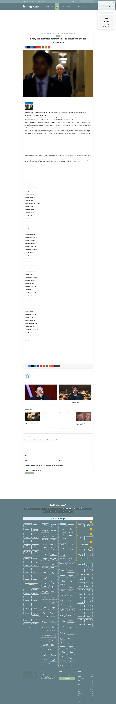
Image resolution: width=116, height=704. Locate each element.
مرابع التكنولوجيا (80, 570)
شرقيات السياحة (81, 620)
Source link (27, 340)
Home (24, 1)
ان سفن (89, 570)
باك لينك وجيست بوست (71, 549)
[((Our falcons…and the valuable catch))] (66, 419)
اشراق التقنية (81, 564)
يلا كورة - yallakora (27, 546)
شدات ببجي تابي (62, 575)
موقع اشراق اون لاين (81, 554)
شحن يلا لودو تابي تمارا (63, 616)
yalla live (49, 664)
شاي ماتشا (70, 665)
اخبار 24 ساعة (63, 559)
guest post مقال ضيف (45, 525)
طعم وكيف (88, 613)
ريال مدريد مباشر (53, 563)
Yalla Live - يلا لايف (27, 541)
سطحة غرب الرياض (45, 612)
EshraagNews (35, 373)
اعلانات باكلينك (45, 548)
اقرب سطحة (45, 617)
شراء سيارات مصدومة (45, 631)
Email (26, 460)
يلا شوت (53, 554)
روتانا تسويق (89, 598)
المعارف (89, 606)
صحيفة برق (80, 550)
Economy (62, 6)
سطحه (45, 603)
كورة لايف (35, 562)
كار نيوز (80, 586)
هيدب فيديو (81, 606)
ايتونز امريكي (63, 580)
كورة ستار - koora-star (27, 525)
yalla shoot (45, 555)
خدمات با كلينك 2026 (53, 540)
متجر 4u (71, 609)
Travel (64, 512)
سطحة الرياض (53, 603)
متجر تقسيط (63, 595)
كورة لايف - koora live (35, 604)
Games (56, 509)
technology (68, 6)
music (80, 509)
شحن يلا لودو (71, 638)
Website (61, 460)
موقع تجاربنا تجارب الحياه (45, 540)
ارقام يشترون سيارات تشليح (53, 631)
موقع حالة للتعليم (71, 559)
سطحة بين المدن (53, 607)
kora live (27, 558)
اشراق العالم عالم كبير (63, 539)
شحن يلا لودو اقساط (63, 585)
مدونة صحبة (89, 619)
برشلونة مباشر (45, 558)
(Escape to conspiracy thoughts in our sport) (48, 428)
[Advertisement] (58, 20)
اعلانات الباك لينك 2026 (63, 544)
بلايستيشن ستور (71, 646)
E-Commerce (36, 509)
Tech (39, 1)
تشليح (53, 621)
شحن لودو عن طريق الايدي (63, 638)
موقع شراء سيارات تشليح (45, 626)
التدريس (71, 539)
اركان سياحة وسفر (85, 559)
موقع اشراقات (89, 554)
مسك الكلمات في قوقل (88, 565)
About (28, 1)
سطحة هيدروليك (45, 607)
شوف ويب (80, 574)
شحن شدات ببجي (70, 632)
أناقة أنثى (81, 589)
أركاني (88, 616)
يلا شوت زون (35, 623)
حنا (71, 662)
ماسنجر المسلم (84, 544)
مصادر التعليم (63, 548)
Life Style (74, 6)
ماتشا (63, 662)
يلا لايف (49, 649)
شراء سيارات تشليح (53, 626)
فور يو (63, 626)
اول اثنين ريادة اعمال (88, 524)
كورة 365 (53, 640)
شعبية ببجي (71, 643)
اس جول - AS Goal (27, 552)
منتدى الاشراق (71, 544)
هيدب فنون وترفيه (71, 564)
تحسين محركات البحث (81, 538)
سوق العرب (53, 530)
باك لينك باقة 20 (45, 530)
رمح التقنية (88, 609)
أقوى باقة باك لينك (45, 535)
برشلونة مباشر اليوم (45, 655)
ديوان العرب (53, 544)
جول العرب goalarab (53, 644)
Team (32, 1)
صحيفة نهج (88, 586)
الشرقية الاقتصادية (80, 578)
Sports (57, 6)
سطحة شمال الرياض (53, 612)
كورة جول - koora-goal (35, 529)
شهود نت (81, 613)
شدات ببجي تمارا (62, 571)
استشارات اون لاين (81, 601)
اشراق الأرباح (81, 624)
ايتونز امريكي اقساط (63, 621)
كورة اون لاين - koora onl (35, 547)
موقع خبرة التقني (89, 590)
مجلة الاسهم (89, 578)
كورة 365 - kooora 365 (35, 552)
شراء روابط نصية (71, 528)
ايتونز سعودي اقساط (71, 586)
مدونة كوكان (81, 583)
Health (62, 509)
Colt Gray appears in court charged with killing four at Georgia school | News (32, 422)
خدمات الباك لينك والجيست (53, 525)
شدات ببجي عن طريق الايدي (62, 611)
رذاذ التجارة (81, 609)
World (35, 1)
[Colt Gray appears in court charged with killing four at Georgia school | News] (32, 416)
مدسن (80, 594)
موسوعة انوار (89, 624)
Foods (50, 509)
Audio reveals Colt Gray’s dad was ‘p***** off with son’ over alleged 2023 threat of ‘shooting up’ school (83, 423)
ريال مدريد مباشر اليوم (53, 654)
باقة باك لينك (89, 536)
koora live (27, 534)
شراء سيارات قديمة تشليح (49, 635)
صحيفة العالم (63, 563)
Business (27, 509)
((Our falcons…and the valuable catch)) (66, 428)
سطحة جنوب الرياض (53, 617)
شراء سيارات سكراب (45, 622)
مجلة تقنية (70, 554)
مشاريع (45, 544)
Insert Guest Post (50, 6)
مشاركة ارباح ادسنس (81, 525)
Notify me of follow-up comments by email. (36, 468)
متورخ (89, 594)
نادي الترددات (89, 601)
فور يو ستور (63, 605)
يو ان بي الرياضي (63, 554)
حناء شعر (63, 657)
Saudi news (88, 509)
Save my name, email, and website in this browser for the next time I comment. (45, 465)
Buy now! (43, 1)
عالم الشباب (84, 531)
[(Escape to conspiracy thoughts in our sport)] (49, 419)
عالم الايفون (89, 583)
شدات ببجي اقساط (70, 570)
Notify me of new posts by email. (33, 470)
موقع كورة (31, 584)
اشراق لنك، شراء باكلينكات (71, 534)
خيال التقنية (88, 574)
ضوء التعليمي (89, 549)
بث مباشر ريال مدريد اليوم (45, 644)
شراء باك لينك (71, 524)
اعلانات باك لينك (53, 548)
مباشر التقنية (81, 616)
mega (75, 509)
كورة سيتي (45, 641)
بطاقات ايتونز (63, 643)
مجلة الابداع (80, 598)
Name (26, 455)
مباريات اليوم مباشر (53, 558)
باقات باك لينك (63, 528)
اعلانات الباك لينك (63, 533)
